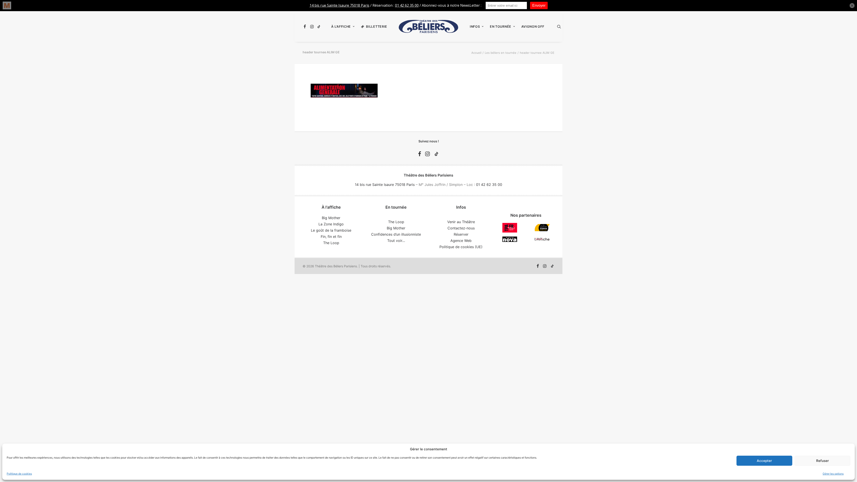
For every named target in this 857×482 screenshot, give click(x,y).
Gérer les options (833, 473)
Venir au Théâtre (461, 222)
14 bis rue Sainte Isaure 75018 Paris (385, 184)
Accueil (476, 52)
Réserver (461, 234)
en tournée (500, 26)
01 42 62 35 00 (489, 184)
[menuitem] (305, 26)
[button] (305, 26)
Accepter (764, 461)
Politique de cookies (19, 473)
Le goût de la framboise (331, 230)
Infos (475, 26)
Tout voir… (396, 240)
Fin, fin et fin (331, 236)
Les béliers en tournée (500, 52)
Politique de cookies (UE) (461, 247)
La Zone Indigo (331, 224)
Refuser (822, 461)
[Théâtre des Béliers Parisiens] (428, 26)
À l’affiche (341, 26)
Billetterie (376, 26)
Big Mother (331, 218)
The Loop (331, 243)
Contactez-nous (461, 228)
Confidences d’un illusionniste (396, 234)
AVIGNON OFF (532, 26)
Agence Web (461, 240)
